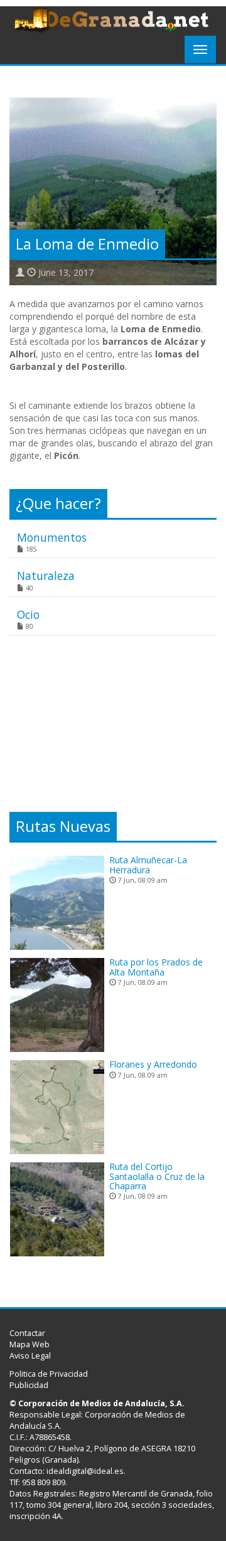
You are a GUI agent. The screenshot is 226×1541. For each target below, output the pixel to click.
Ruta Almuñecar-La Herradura (148, 864)
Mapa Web (29, 1344)
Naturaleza (46, 575)
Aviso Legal (30, 1355)
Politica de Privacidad (48, 1374)
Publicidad (28, 1385)
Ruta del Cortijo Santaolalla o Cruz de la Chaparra (157, 1176)
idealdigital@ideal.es (85, 1471)
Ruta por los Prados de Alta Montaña (156, 966)
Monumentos (52, 537)
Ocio (28, 614)
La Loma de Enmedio (87, 244)
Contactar (27, 1333)
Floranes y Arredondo (153, 1064)
